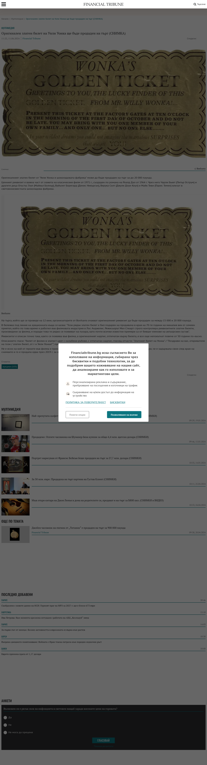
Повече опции (77, 415)
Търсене (201, 4)
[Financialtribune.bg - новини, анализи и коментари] (103, 4)
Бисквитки (117, 402)
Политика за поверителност (86, 402)
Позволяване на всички (124, 415)
